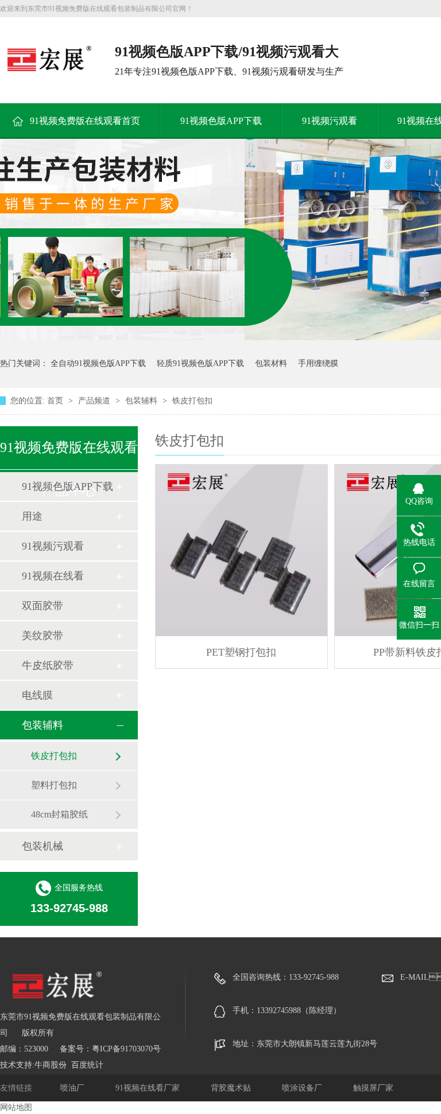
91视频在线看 (53, 576)
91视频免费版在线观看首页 (85, 121)
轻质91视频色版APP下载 (200, 363)
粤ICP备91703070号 (126, 1049)
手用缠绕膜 (318, 363)
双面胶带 (42, 605)
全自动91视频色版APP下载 (98, 363)
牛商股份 (50, 1065)
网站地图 (16, 1107)
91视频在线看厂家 (148, 1088)
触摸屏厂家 (373, 1088)
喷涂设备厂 (303, 1088)
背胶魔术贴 (232, 1088)
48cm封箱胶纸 (59, 814)
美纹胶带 (42, 635)
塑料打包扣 (54, 785)
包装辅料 (142, 400)
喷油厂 (73, 1088)
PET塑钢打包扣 (241, 652)
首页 (56, 400)
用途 (32, 516)
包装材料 (271, 363)
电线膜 (37, 695)
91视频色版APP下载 (221, 121)
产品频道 (95, 400)
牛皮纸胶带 (48, 665)
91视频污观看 (329, 121)
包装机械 (42, 846)
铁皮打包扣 (192, 400)
